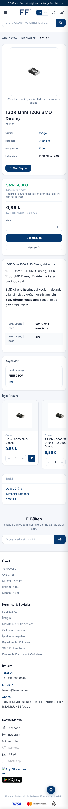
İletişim (6, 618)
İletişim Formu (10, 586)
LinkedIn (13, 754)
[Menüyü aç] (5, 12)
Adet (9, 219)
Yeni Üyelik (9, 568)
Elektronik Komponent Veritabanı (22, 654)
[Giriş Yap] (53, 12)
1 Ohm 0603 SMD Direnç (16, 441)
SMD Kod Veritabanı (14, 648)
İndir (12, 381)
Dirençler (44, 140)
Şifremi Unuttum (12, 580)
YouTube (13, 741)
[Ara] (61, 23)
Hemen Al (34, 247)
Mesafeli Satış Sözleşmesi (18, 624)
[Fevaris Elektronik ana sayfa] (25, 12)
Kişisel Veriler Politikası (16, 642)
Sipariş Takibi (10, 592)
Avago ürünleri (15, 488)
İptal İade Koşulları (13, 636)
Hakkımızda (9, 611)
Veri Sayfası (20, 168)
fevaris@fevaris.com (15, 690)
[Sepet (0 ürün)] (62, 12)
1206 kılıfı (12, 499)
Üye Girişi (8, 574)
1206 (42, 148)
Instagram (14, 734)
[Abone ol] (60, 539)
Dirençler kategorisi (18, 493)
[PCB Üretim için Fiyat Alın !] (51, 790)
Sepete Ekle (34, 237)
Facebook (14, 727)
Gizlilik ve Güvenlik (13, 630)
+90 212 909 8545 (14, 678)
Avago (43, 133)
